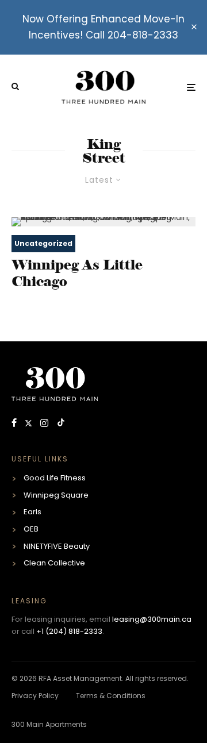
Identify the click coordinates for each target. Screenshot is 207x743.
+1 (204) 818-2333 (69, 631)
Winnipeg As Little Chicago (77, 273)
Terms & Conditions (110, 695)
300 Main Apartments (49, 724)
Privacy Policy (35, 695)
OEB (31, 528)
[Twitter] (29, 423)
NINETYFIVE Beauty (57, 546)
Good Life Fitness (55, 477)
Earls (32, 511)
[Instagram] (45, 423)
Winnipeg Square (56, 495)
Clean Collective (54, 562)
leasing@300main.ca (151, 619)
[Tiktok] (61, 423)
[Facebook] (15, 423)
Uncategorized (43, 243)
